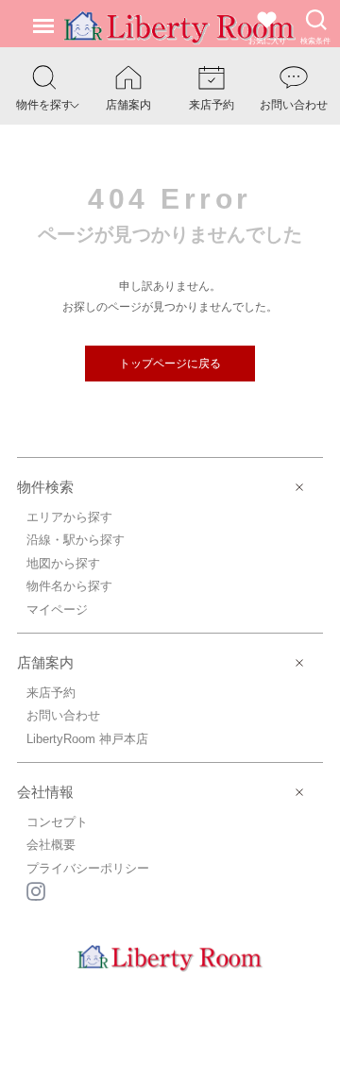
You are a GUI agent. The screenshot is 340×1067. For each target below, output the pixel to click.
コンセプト (57, 822)
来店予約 (51, 693)
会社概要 (51, 845)
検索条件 (315, 41)
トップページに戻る (170, 363)
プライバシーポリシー (87, 868)
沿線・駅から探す (75, 540)
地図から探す (63, 563)
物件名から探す (69, 586)
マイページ (57, 609)
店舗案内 (45, 662)
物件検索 (45, 487)
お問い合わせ (63, 715)
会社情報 (45, 792)
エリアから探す (69, 517)
